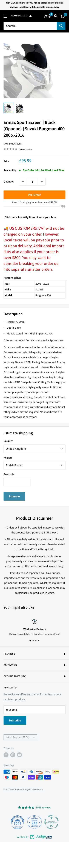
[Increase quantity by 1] (41, 181)
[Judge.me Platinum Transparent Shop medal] (51, 822)
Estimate (14, 496)
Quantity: (9, 181)
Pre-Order (34, 194)
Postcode (9, 474)
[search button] (61, 26)
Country (8, 440)
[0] (62, 16)
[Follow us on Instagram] (12, 754)
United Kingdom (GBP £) (17, 737)
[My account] (55, 16)
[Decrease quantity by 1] (23, 181)
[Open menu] (5, 16)
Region (8, 457)
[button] (47, 16)
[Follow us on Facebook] (6, 754)
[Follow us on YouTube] (19, 754)
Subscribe (15, 720)
